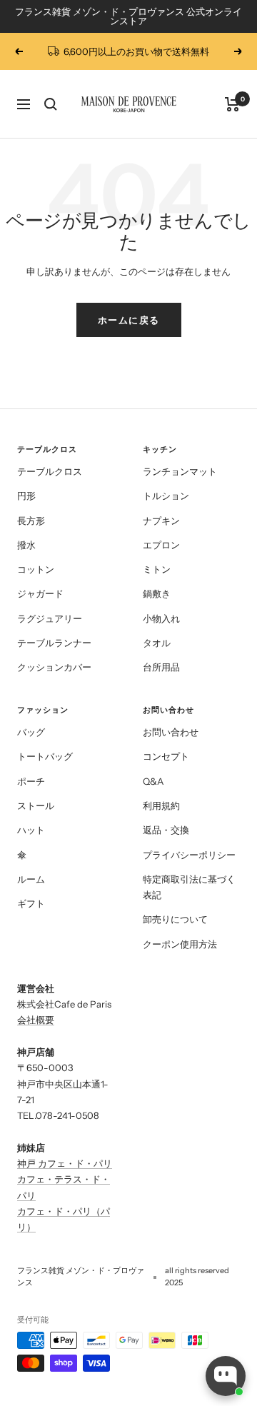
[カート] (232, 104)
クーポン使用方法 (180, 944)
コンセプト (166, 756)
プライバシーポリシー (189, 854)
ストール (35, 805)
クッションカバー (54, 667)
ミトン (157, 569)
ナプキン (161, 520)
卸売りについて (175, 919)
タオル (157, 642)
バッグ (31, 732)
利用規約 (161, 805)
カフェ (31, 1211)
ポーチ (31, 781)
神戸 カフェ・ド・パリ (64, 1163)
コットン (35, 569)
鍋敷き (157, 593)
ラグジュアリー (49, 618)
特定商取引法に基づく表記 (189, 886)
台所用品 (161, 667)
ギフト (31, 903)
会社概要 (35, 1019)
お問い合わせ (170, 732)
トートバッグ (45, 756)
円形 (26, 495)
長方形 (31, 520)
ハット (31, 829)
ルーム (31, 879)
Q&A (153, 781)
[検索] (50, 104)
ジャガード (40, 593)
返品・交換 (166, 829)
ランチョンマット (180, 471)
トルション (166, 495)
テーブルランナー (54, 642)
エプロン (161, 545)
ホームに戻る (129, 320)
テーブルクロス (49, 471)
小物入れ (161, 618)
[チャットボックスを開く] (226, 1376)
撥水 (26, 545)
